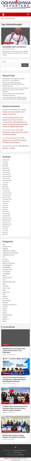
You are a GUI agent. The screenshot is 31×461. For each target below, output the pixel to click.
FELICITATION (6, 271)
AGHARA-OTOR (6, 246)
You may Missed (8, 327)
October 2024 (6, 197)
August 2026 (5, 160)
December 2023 (6, 218)
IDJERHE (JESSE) (7, 278)
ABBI (3, 244)
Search (4, 62)
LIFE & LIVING (6, 288)
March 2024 (5, 211)
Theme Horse (17, 452)
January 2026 (6, 172)
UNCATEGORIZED (7, 315)
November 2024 (6, 195)
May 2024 (5, 207)
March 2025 (5, 189)
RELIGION (5, 302)
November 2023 (6, 220)
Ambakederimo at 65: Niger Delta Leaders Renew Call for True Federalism (13, 350)
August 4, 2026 (6, 439)
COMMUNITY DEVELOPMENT (10, 253)
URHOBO (11, 43)
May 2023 (5, 232)
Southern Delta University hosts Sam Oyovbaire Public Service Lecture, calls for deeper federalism (15, 89)
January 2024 (6, 216)
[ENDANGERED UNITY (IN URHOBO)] (15, 36)
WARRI (4, 321)
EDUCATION (5, 261)
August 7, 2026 (6, 412)
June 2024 (5, 205)
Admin (12, 49)
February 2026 (6, 170)
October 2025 (6, 178)
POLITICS (5, 298)
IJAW (3, 280)
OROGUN (4, 296)
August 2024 (5, 201)
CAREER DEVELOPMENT (9, 251)
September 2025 (6, 180)
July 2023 (5, 228)
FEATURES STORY (7, 269)
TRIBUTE (4, 311)
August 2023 (5, 226)
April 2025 (5, 187)
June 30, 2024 (6, 49)
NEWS (4, 290)
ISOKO (4, 284)
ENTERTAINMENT (7, 265)
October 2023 (6, 222)
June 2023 (5, 230)
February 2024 (6, 213)
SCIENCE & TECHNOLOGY (9, 304)
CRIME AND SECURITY (8, 255)
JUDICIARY (5, 286)
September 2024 (6, 199)
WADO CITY (5, 319)
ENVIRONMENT (6, 267)
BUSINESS (5, 249)
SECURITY (5, 307)
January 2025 (6, 191)
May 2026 (5, 166)
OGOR (4, 294)
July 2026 (5, 162)
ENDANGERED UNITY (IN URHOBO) (14, 47)
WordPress (21, 455)
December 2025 (6, 174)
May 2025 (5, 184)
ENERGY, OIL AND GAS (8, 263)
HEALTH (4, 275)
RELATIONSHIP (6, 300)
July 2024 (5, 203)
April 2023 (5, 234)
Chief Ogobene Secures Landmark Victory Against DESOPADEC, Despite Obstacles (14, 140)
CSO (3, 257)
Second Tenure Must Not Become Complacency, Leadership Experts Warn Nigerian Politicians (13, 84)
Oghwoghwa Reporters (19, 450)
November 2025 (6, 176)
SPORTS (4, 309)
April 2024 (5, 209)
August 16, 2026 (6, 354)
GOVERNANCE (6, 273)
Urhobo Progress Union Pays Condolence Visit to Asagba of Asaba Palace (14, 112)
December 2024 (6, 193)
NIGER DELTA (6, 292)
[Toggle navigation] (3, 14)
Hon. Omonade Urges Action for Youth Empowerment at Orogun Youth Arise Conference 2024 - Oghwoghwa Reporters (13, 120)
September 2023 (6, 224)
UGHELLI (4, 313)
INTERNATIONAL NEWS (8, 282)
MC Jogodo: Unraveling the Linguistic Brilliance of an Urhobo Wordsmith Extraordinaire (15, 132)
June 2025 (5, 182)
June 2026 (5, 164)
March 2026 (5, 168)
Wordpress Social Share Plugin (12, 458)
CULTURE (5, 43)
